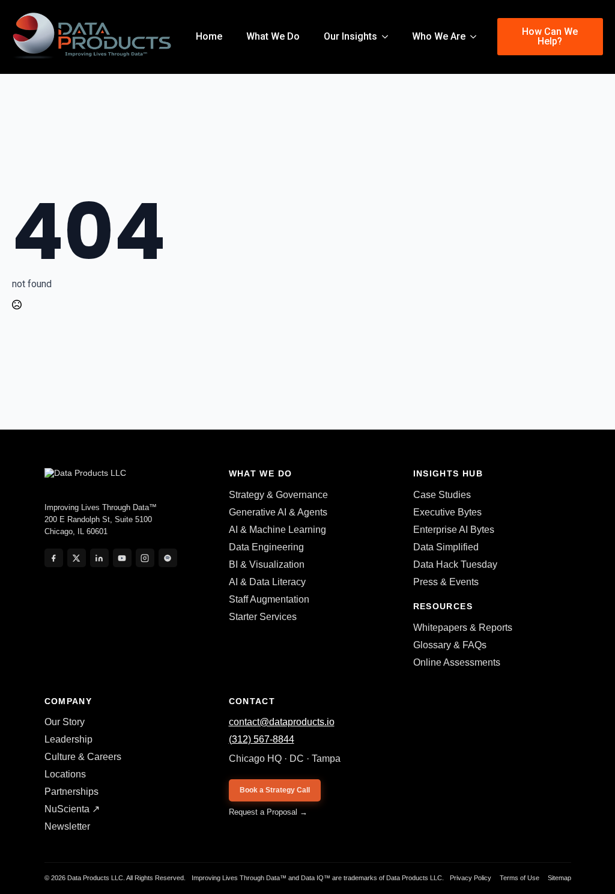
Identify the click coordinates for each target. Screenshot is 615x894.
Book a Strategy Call (275, 790)
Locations (65, 774)
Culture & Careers (82, 757)
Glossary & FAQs (449, 645)
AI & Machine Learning (277, 530)
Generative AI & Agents (278, 512)
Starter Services (263, 617)
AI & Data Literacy (267, 582)
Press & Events (446, 582)
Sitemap (559, 877)
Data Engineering (266, 547)
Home (209, 36)
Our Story (64, 722)
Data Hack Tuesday (455, 564)
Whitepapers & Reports (462, 627)
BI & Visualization (266, 564)
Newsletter (67, 826)
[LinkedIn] (99, 558)
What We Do (273, 36)
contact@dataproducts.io (282, 722)
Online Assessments (456, 662)
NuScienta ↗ (72, 809)
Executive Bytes (447, 512)
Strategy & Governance (278, 495)
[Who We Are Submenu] (476, 36)
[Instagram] (145, 558)
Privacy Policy (470, 877)
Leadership (68, 739)
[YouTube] (122, 558)
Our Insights (350, 36)
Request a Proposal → (268, 811)
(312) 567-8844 (261, 739)
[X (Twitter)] (76, 558)
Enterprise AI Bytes (453, 530)
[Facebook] (53, 558)
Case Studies (442, 495)
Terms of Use (519, 877)
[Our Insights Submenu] (388, 36)
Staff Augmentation (269, 599)
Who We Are (438, 36)
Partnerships (71, 791)
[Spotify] (168, 558)
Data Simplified (446, 547)
